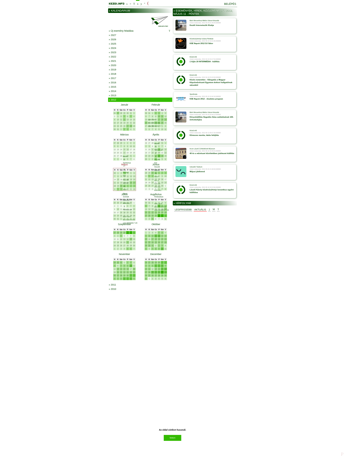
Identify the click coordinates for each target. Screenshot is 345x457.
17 (118, 123)
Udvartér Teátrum (196, 167)
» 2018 (112, 74)
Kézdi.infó (193, 57)
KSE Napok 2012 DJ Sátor (201, 43)
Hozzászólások (213, 209)
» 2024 (112, 48)
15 (134, 120)
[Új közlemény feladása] (134, 3)
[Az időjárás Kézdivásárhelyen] (144, 3)
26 (115, 113)
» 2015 (112, 86)
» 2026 (112, 39)
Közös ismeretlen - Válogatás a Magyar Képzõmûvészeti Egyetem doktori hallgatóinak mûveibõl (211, 82)
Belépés (230, 3)
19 (124, 123)
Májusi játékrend (197, 171)
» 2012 (112, 99)
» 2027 (112, 35)
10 (118, 120)
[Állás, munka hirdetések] (148, 3)
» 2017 (112, 78)
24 (118, 126)
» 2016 (112, 82)
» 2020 (112, 65)
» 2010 (112, 289)
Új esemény (218, 209)
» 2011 (112, 284)
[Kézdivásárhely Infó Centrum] (116, 3)
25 (121, 126)
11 (121, 120)
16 (115, 123)
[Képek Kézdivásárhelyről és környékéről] (141, 3)
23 (115, 126)
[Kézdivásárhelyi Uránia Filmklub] (181, 43)
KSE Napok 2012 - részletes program (206, 99)
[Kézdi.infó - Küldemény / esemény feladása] (140, 21)
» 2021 (112, 61)
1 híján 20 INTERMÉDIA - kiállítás (205, 61)
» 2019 (112, 69)
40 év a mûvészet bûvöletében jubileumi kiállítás (212, 153)
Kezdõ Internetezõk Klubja (202, 25)
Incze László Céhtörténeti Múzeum (202, 149)
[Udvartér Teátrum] (181, 171)
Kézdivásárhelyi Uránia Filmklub (201, 39)
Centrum (130, 3)
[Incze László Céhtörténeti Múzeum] (181, 153)
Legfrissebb (183, 209)
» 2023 (112, 52)
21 (131, 123)
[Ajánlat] (209, 209)
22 (134, 123)
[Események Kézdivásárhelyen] (137, 3)
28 (121, 113)
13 (128, 120)
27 (118, 113)
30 (128, 113)
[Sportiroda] (181, 99)
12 (124, 120)
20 (128, 123)
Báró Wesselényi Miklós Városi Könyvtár (204, 21)
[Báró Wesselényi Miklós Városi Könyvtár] (181, 25)
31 (131, 113)
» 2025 (112, 43)
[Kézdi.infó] (181, 61)
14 (131, 120)
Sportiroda (193, 94)
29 (124, 113)
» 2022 (112, 56)
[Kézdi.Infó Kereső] (127, 3)
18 (121, 123)
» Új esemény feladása (121, 30)
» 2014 (112, 91)
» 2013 (112, 95)
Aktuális (200, 209)
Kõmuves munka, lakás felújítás (204, 135)
